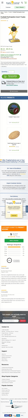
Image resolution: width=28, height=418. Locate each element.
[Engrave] (11, 76)
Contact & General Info (7, 355)
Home (2, 12)
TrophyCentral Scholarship (7, 367)
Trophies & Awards (6, 379)
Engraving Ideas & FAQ (7, 369)
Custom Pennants (5, 391)
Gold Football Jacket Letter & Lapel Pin (14, 144)
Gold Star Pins (5, 395)
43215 (13, 83)
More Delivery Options (12, 85)
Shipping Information (6, 357)
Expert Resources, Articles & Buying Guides (11, 372)
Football (10, 12)
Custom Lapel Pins (6, 390)
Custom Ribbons (5, 393)
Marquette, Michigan (6, 342)
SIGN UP (23, 320)
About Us (4, 354)
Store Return (4, 359)
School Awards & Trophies (7, 382)
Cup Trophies (4, 388)
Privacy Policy (5, 360)
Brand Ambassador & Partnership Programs (11, 370)
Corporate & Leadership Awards (8, 380)
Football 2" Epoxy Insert (14, 116)
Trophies (5, 12)
